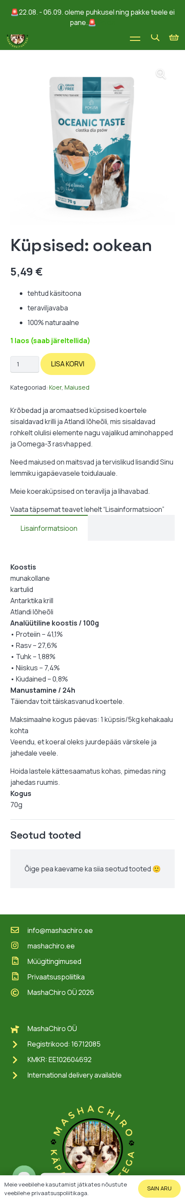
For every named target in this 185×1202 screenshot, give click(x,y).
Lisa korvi (67, 364)
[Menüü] (135, 37)
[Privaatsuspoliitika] (19, 976)
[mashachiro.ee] (19, 945)
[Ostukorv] (174, 37)
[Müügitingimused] (19, 961)
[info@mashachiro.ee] (19, 930)
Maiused (77, 387)
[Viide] (17, 37)
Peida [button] (106, 22)
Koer (55, 387)
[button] (155, 37)
